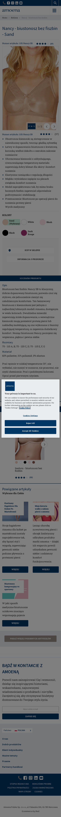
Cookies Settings (30, 415)
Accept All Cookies (30, 431)
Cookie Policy (24, 408)
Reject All (30, 423)
